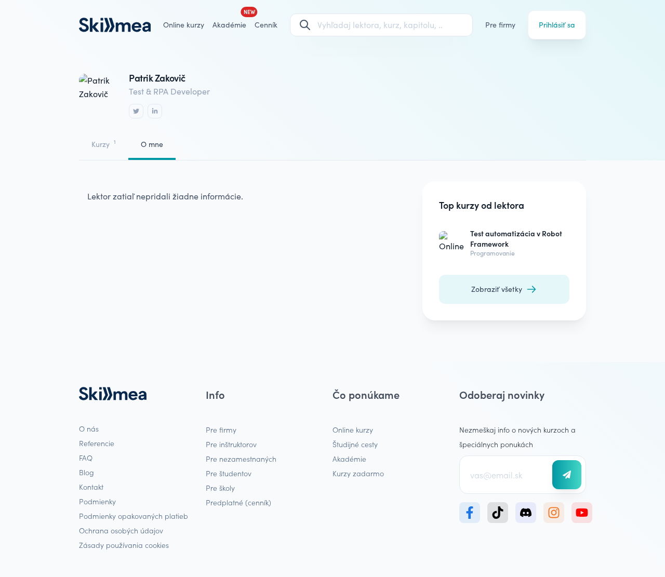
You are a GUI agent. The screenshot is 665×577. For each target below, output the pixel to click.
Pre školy (220, 487)
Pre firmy (500, 25)
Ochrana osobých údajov (121, 530)
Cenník (266, 25)
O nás (89, 428)
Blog (86, 472)
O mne (152, 144)
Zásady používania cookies (124, 545)
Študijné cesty (355, 444)
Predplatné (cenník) (238, 502)
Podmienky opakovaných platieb (133, 516)
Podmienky (97, 501)
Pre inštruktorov (231, 444)
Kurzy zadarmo (358, 473)
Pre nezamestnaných (241, 458)
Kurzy (103, 143)
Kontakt (91, 486)
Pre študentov (228, 473)
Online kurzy (183, 25)
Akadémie (349, 458)
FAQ (85, 457)
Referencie (96, 443)
